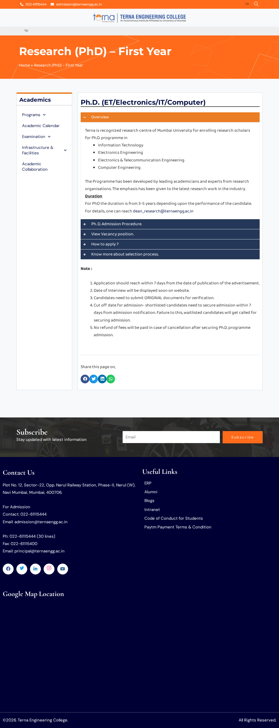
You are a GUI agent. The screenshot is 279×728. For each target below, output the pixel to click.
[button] (85, 379)
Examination (33, 136)
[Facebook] (8, 569)
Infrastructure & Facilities (37, 150)
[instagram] (49, 569)
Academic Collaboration (35, 166)
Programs (31, 115)
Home (24, 65)
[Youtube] (62, 569)
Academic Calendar (41, 125)
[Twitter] (21, 569)
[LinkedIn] (35, 569)
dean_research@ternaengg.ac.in (163, 211)
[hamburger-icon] (247, 4)
